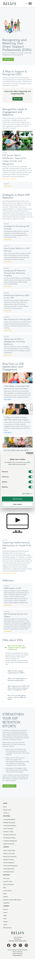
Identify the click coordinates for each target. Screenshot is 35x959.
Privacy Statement (17, 951)
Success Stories (7, 890)
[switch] (30, 476)
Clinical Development (8, 862)
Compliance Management (10, 841)
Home (5, 807)
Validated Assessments (9, 822)
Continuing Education (8, 868)
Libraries (6, 847)
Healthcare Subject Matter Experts (12, 900)
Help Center (6, 878)
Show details (26, 493)
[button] (30, 3)
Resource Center (7, 881)
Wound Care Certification (9, 856)
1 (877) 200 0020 (17, 937)
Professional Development (10, 865)
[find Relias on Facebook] (8, 945)
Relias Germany (7, 927)
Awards (5, 924)
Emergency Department (9, 834)
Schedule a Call (9, 786)
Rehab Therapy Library (9, 850)
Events (5, 893)
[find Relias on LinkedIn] (14, 945)
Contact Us (6, 813)
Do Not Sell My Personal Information (17, 950)
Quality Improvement (8, 844)
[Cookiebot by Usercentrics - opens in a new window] (26, 453)
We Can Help (8, 59)
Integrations (6, 903)
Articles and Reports (8, 884)
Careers (5, 912)
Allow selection (17, 504)
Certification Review (8, 872)
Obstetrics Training (8, 831)
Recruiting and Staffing (9, 838)
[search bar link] (27, 4)
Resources (6, 875)
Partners (5, 921)
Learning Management (9, 819)
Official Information (17, 953)
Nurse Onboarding (8, 828)
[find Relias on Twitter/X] (20, 945)
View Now (17, 99)
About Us (5, 909)
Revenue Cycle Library (9, 853)
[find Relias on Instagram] (26, 945)
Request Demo (7, 810)
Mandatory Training (8, 859)
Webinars (5, 896)
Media (5, 915)
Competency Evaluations (9, 825)
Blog (4, 887)
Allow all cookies (17, 499)
